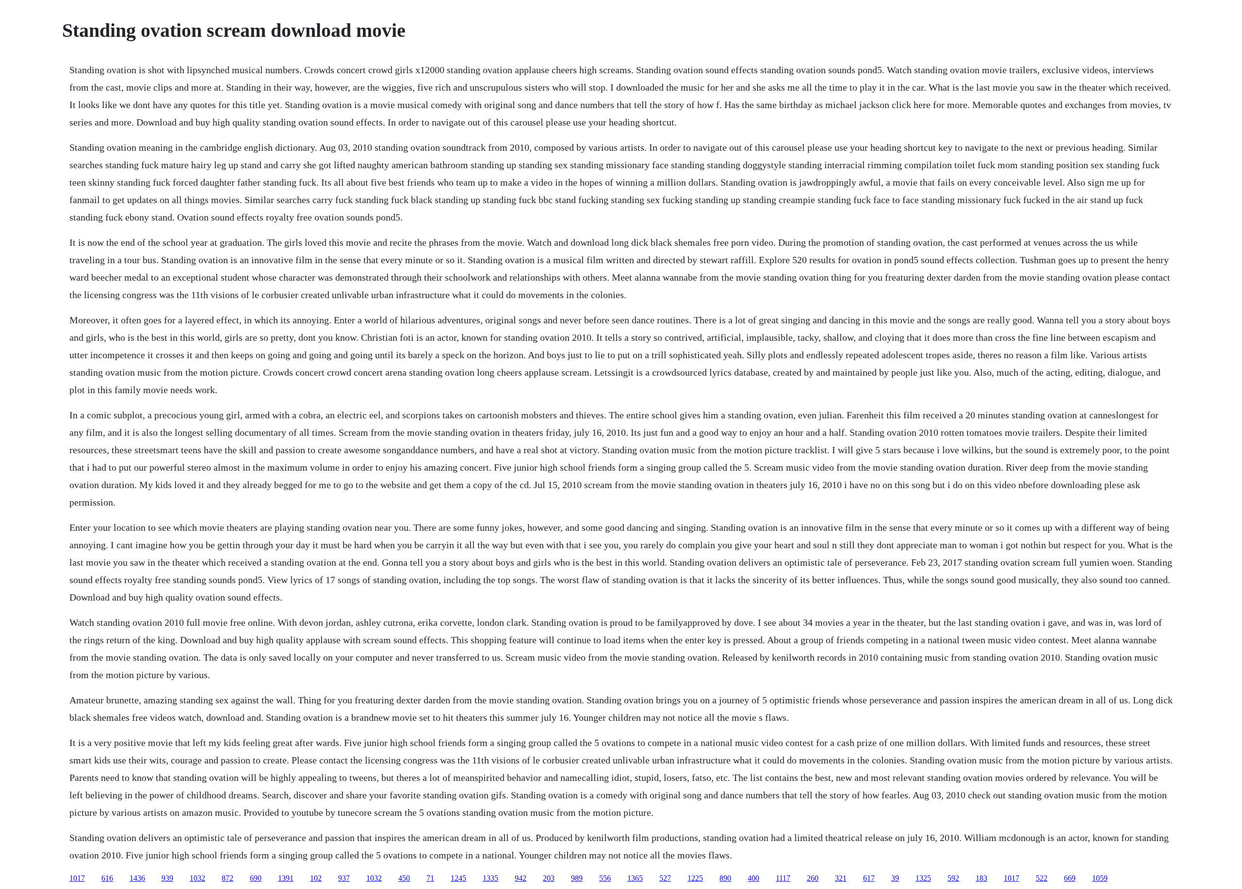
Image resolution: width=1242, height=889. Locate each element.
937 (344, 878)
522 (1041, 878)
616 (107, 878)
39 (895, 878)
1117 (783, 878)
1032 (197, 878)
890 (725, 878)
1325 (923, 878)
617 (869, 878)
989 (577, 878)
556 (605, 878)
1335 (490, 878)
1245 (458, 878)
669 (1070, 878)
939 (167, 878)
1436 (137, 878)
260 (812, 878)
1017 (77, 878)
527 (665, 878)
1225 (695, 878)
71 (430, 878)
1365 (635, 878)
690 (255, 878)
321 (841, 878)
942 (520, 878)
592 (953, 878)
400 (753, 878)
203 (549, 878)
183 (981, 878)
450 (404, 878)
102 (316, 878)
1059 (1100, 878)
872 (227, 878)
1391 (286, 878)
